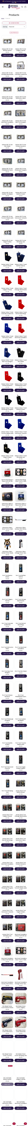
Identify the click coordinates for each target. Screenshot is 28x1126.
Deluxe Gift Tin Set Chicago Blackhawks (7, 73)
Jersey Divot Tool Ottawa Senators (21, 863)
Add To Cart (7, 55)
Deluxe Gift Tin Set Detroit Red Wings (7, 97)
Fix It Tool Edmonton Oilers (7, 648)
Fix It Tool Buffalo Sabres (21, 576)
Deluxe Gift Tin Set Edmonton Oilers (20, 97)
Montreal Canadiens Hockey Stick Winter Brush (7, 983)
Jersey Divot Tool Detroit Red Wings (7, 839)
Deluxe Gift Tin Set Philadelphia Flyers (7, 169)
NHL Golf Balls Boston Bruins (7, 1078)
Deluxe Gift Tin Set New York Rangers (20, 121)
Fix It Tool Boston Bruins (7, 576)
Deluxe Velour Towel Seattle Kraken (21, 408)
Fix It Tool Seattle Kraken (7, 743)
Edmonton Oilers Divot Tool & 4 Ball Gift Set (7, 528)
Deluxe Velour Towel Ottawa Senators (7, 384)
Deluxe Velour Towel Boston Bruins (7, 265)
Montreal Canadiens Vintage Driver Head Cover (21, 983)
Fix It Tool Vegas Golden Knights (20, 767)
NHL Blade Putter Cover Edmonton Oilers (7, 1030)
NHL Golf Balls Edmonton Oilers (7, 1102)
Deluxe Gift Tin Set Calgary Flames (20, 49)
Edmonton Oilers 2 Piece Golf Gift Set (7, 504)
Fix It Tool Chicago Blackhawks (20, 600)
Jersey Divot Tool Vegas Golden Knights (21, 911)
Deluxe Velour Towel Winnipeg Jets (21, 456)
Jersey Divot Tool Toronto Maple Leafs (21, 887)
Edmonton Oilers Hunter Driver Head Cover (7, 552)
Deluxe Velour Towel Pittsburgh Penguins (7, 408)
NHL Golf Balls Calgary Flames (20, 1078)
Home (2, 18)
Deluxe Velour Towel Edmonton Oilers (7, 336)
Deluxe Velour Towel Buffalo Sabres (21, 265)
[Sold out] (7, 1075)
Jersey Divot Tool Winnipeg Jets (7, 935)
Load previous (14, 32)
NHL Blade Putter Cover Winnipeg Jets (21, 1054)
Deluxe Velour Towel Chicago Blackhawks (21, 289)
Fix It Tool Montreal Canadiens (20, 648)
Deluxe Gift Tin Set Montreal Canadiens (7, 121)
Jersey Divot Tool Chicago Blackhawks (21, 815)
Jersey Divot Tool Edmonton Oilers (21, 839)
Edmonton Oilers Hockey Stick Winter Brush (21, 528)
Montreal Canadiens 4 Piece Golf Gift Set (7, 959)
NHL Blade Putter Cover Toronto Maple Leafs (7, 1054)
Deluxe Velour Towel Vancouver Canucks (21, 432)
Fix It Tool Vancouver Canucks (7, 767)
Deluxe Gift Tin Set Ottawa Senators (20, 145)
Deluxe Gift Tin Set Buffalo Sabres (7, 49)
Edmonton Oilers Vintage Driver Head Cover (21, 552)
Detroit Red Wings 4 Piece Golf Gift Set (7, 480)
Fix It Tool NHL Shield (21, 671)
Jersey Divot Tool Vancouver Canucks (7, 911)
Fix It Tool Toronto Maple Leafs (20, 743)
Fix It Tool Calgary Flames (7, 600)
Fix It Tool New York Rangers (7, 671)
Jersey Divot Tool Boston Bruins (21, 791)
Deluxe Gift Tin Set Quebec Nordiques (7, 193)
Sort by (5, 27)
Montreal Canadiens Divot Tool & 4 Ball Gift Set (21, 959)
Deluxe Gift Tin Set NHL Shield (7, 145)
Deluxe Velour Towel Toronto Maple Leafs (7, 432)
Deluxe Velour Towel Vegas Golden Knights (7, 456)
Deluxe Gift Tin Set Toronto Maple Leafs (7, 217)
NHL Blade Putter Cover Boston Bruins (7, 1006)
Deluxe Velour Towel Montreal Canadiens (21, 336)
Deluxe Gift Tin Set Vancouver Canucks (21, 217)
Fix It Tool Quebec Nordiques (20, 719)
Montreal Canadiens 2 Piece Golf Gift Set (21, 935)
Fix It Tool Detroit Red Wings (21, 624)
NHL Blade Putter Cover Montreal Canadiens (21, 1030)
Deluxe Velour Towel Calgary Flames (7, 289)
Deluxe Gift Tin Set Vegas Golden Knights (7, 241)
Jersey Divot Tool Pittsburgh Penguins (7, 887)
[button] (4, 7)
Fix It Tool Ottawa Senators (7, 695)
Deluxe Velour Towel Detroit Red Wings (21, 313)
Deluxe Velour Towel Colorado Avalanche (7, 313)
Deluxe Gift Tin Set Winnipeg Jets (20, 241)
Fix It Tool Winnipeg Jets (7, 791)
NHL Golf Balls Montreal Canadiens (21, 1102)
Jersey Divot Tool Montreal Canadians (7, 863)
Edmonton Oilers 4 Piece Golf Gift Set (20, 504)
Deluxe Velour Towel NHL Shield (21, 360)
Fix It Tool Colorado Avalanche (7, 624)
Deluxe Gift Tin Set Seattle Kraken (20, 193)
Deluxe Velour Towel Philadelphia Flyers (21, 384)
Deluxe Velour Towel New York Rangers (7, 360)
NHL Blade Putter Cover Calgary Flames (21, 1006)
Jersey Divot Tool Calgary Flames (7, 815)
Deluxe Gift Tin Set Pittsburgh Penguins (21, 169)
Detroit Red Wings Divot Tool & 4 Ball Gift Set (20, 480)
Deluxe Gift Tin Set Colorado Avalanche (21, 73)
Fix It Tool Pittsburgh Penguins (7, 719)
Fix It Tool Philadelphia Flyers (20, 695)
